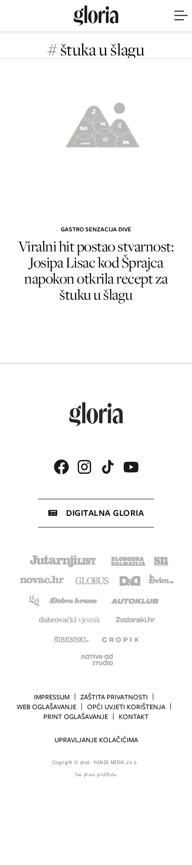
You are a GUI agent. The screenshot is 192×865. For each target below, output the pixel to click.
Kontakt (134, 717)
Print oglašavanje (75, 717)
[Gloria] (96, 15)
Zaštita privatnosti (114, 697)
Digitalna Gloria (105, 513)
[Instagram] (84, 467)
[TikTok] (107, 467)
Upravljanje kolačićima (96, 740)
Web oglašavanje (46, 707)
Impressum (52, 697)
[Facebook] (61, 467)
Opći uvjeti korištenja (126, 707)
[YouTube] (131, 467)
